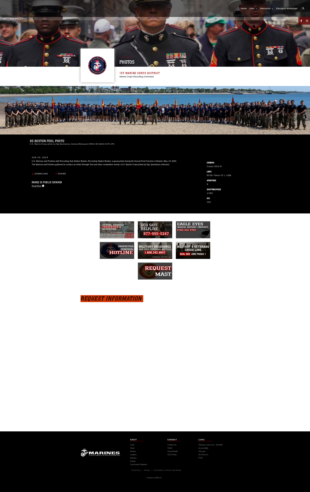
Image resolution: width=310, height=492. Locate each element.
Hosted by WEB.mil (154, 478)
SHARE (61, 174)
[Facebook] (301, 21)
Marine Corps (100, 453)
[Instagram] (307, 21)
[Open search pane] (303, 8)
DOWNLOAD (41, 174)
